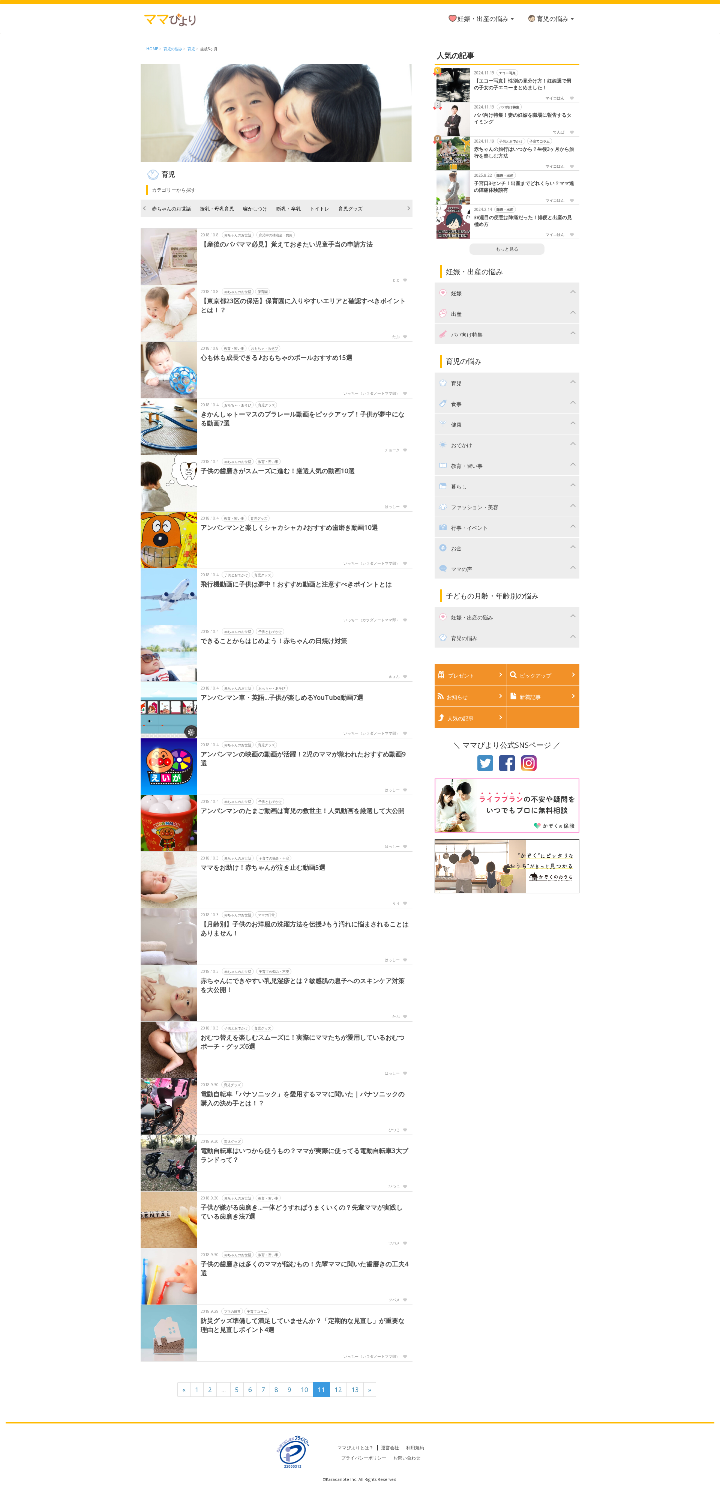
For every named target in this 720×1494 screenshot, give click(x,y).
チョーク (392, 450)
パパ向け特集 (509, 107)
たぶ (396, 336)
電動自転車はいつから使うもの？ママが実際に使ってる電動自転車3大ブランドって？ (304, 1155)
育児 (191, 48)
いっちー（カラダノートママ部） (372, 393)
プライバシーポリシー (363, 1458)
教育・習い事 (234, 348)
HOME (152, 48)
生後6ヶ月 (209, 48)
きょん (394, 676)
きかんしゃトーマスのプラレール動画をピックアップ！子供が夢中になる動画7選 (303, 418)
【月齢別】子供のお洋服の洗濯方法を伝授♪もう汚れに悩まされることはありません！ (305, 928)
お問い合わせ (406, 1458)
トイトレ (319, 208)
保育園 (263, 291)
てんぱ (558, 132)
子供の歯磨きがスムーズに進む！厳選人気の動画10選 (278, 470)
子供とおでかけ (236, 575)
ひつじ (394, 1130)
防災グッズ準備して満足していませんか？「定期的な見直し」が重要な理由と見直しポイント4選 (303, 1325)
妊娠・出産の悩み (484, 18)
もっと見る (507, 249)
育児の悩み (553, 18)
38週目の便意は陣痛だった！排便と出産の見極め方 (523, 220)
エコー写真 (507, 73)
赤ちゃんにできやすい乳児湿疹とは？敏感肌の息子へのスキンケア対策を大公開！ (303, 985)
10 (304, 1389)
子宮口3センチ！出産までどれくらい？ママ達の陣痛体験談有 (524, 186)
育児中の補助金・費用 (275, 235)
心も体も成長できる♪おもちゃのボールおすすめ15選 (276, 357)
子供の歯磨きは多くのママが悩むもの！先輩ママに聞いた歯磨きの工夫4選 (304, 1268)
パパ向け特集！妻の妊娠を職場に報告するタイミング (523, 118)
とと (396, 280)
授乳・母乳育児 (217, 208)
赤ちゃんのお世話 (171, 208)
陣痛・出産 (504, 175)
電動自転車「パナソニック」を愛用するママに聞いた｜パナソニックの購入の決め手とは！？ (303, 1098)
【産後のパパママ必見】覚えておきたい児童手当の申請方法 (287, 244)
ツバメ (394, 1243)
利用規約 (415, 1447)
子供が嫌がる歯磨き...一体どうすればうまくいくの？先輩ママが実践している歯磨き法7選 (302, 1211)
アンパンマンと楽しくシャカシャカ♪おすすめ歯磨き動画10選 (289, 527)
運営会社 (390, 1447)
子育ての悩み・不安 (274, 858)
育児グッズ (350, 208)
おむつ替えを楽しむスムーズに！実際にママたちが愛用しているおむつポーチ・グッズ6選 (303, 1042)
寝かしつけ (255, 208)
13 (355, 1389)
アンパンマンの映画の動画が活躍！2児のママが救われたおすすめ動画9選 (303, 758)
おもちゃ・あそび (264, 348)
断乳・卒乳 (288, 208)
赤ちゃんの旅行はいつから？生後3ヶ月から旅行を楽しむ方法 (524, 152)
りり (396, 903)
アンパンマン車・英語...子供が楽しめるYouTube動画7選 (282, 697)
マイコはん (555, 98)
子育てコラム (257, 1311)
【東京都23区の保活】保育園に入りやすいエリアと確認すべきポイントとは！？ (303, 305)
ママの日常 (266, 914)
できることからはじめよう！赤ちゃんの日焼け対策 (274, 640)
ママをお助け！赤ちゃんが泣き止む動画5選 (263, 867)
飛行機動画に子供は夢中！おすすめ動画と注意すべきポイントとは (296, 584)
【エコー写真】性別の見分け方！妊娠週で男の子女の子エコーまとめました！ (523, 84)
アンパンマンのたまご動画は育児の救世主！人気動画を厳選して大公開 (303, 810)
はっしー (392, 506)
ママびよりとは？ (356, 1447)
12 (338, 1389)
